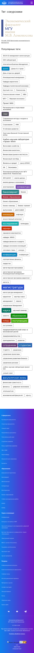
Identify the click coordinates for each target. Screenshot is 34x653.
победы (6, 321)
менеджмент (8, 301)
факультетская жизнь (14, 377)
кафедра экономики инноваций (14, 246)
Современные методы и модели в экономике (15, 119)
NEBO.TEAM (17, 646)
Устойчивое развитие (10, 129)
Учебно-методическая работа (10, 499)
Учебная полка (6, 574)
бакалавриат (10, 192)
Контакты (4, 463)
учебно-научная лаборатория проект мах (16, 368)
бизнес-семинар (9, 205)
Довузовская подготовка (9, 472)
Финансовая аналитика (11, 150)
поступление (7, 325)
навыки (18, 301)
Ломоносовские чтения (11, 94)
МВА (24, 94)
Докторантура (6, 490)
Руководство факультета (9, 419)
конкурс (21, 250)
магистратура (13, 287)
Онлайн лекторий (6, 587)
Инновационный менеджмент (13, 77)
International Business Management (15, 64)
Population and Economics (9, 547)
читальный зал (8, 391)
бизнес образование (11, 197)
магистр (6, 282)
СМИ (5, 114)
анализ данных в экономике (13, 182)
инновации (8, 214)
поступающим (19, 321)
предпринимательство (11, 336)
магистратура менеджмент (13, 292)
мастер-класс (19, 297)
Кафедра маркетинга (10, 82)
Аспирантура (5, 486)
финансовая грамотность (12, 382)
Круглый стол (8, 90)
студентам (25, 345)
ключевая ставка (9, 250)
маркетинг (7, 297)
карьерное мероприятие (12, 233)
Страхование (7, 124)
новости (6, 316)
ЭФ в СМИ (4, 450)
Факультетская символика (9, 459)
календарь (25, 223)
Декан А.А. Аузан (17, 69)
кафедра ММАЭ (8, 237)
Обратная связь (6, 600)
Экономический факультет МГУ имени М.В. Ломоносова (15, 173)
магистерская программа (13, 268)
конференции (9, 254)
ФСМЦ (3, 507)
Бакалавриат (5, 477)
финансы (6, 387)
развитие (21, 340)
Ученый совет (5, 428)
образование (19, 315)
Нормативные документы (9, 432)
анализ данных (19, 178)
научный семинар (20, 310)
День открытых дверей (11, 73)
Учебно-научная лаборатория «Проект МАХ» (16, 140)
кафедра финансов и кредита (13, 241)
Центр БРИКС (25, 163)
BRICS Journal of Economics (9, 542)
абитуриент (7, 178)
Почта (3, 596)
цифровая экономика (21, 387)
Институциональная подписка (10, 578)
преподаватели (9, 340)
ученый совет (8, 373)
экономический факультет (13, 395)
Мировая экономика (16, 99)
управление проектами (11, 354)
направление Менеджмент (12, 305)
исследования (10, 223)
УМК (17, 124)
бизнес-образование (10, 201)
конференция (23, 254)
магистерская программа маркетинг (16, 278)
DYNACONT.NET (17, 648)
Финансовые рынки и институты (15, 154)
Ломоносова (20, 90)
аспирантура (23, 187)
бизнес (23, 192)
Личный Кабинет (6, 591)
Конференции (5, 517)
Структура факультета (8, 424)
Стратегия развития (7, 441)
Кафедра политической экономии (15, 86)
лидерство (7, 263)
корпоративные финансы (12, 259)
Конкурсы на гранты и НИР (9, 521)
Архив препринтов (7, 555)
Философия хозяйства (11, 146)
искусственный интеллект (12, 219)
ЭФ (4, 167)
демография (19, 210)
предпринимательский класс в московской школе (15, 331)
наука (6, 310)
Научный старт (6, 551)
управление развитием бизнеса (15, 358)
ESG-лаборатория (9, 60)
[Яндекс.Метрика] (13, 642)
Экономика (12, 167)
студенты (6, 350)
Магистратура (6, 481)
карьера (6, 228)
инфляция (19, 214)
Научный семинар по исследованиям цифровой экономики (15, 526)
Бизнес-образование (7, 494)
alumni (5, 69)
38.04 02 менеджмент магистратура (16, 56)
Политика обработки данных (17, 633)
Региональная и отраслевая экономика (14, 108)
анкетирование (8, 187)
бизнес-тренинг (24, 205)
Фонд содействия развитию (9, 446)
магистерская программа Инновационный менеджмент (13, 273)
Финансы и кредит (10, 163)
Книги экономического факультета (11, 569)
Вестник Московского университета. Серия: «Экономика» (14, 533)
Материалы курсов (7, 582)
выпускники (7, 210)
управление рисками (10, 363)
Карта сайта (5, 604)
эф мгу (28, 395)
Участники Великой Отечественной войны (16, 134)
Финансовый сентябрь (11, 159)
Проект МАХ (8, 103)
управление (17, 350)
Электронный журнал (8, 538)
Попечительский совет (8, 437)
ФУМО (3, 503)
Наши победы (5, 454)
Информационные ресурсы (9, 565)
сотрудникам (9, 345)
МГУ (4, 99)
